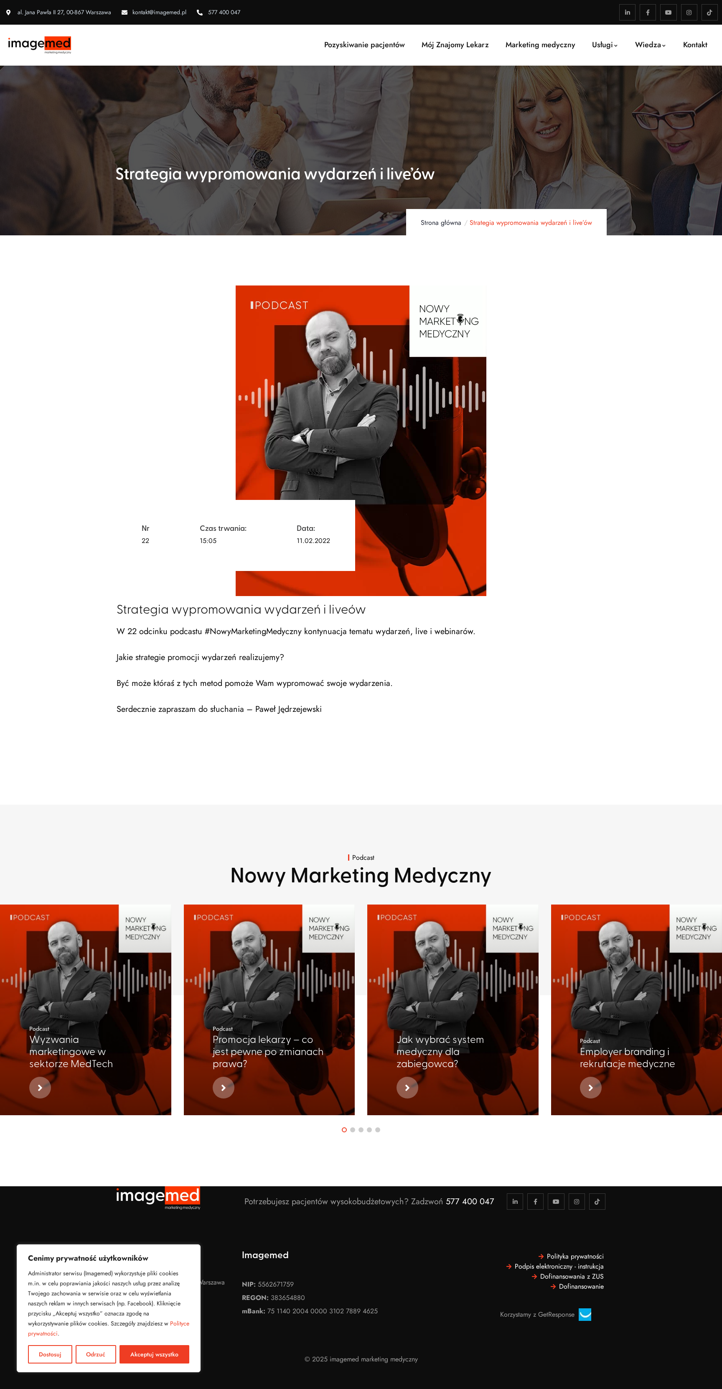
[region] (109, 1308)
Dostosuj (50, 1354)
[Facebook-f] (648, 12)
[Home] (39, 45)
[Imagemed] (158, 1198)
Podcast (39, 1028)
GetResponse (556, 1314)
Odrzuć (95, 1354)
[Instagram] (689, 12)
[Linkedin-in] (627, 12)
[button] (344, 1129)
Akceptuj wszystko (154, 1354)
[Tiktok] (710, 12)
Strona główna (441, 222)
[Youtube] (668, 12)
